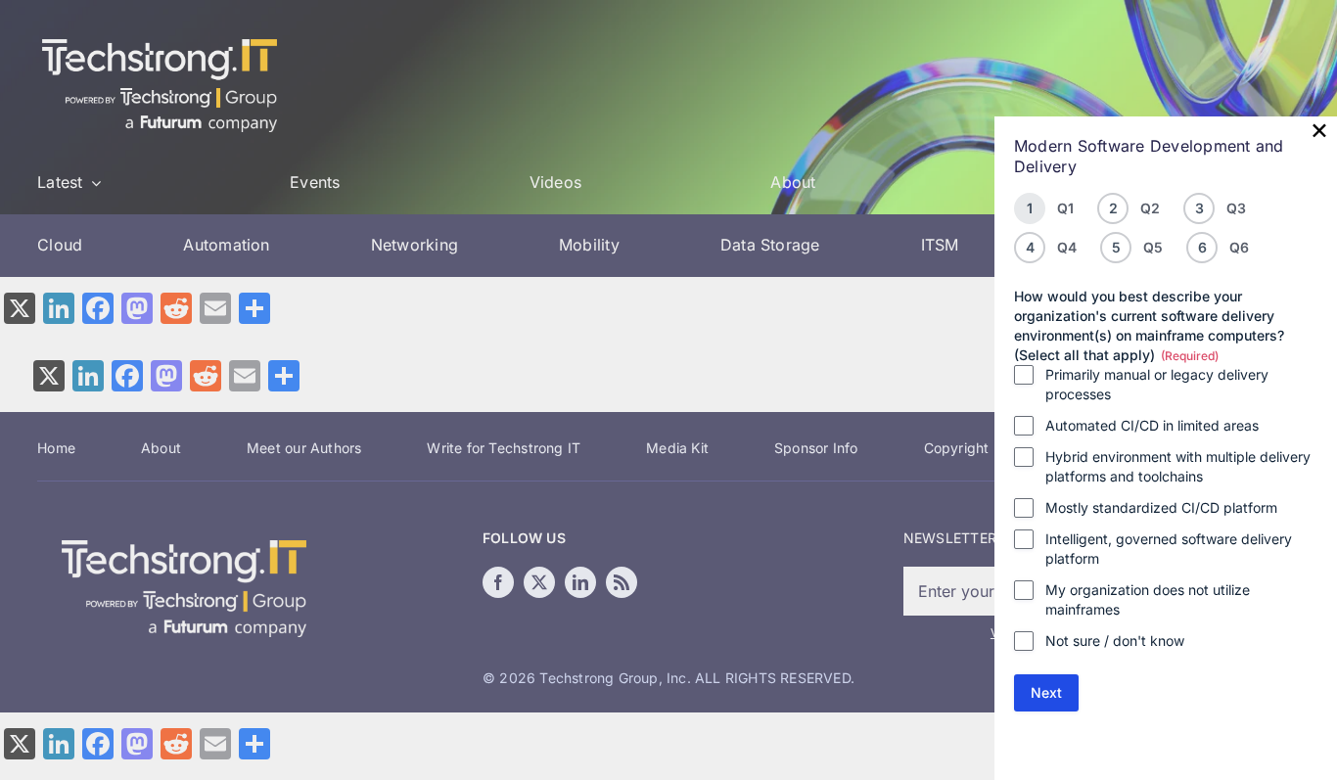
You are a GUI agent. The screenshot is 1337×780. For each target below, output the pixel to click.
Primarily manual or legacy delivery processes (1156, 384)
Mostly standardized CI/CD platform (1161, 507)
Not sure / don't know (1114, 640)
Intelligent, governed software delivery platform (1168, 548)
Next (1046, 692)
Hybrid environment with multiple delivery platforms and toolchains (1178, 466)
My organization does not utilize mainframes (1147, 599)
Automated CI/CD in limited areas (1152, 425)
